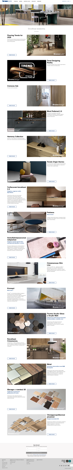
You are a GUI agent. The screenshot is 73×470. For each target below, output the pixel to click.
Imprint (11, 463)
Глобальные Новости (39, 459)
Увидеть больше (52, 80)
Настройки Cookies (12, 462)
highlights (34, 1)
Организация (4, 459)
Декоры (20, 1)
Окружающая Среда (4, 463)
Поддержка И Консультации (30, 459)
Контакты (27, 462)
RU (68, 1)
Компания (39, 1)
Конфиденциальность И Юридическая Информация (17, 459)
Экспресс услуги (27, 1)
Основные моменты (13, 3)
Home (8, 3)
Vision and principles (4, 462)
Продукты (16, 1)
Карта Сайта (28, 463)
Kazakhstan (64, 1)
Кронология (3, 466)
